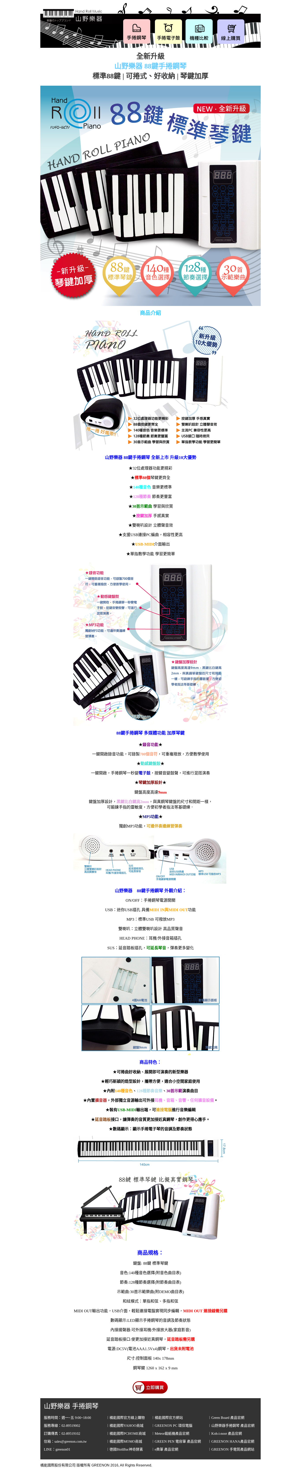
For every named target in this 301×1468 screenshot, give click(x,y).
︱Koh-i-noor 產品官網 (225, 1433)
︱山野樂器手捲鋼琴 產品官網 (231, 1425)
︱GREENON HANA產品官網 (231, 1441)
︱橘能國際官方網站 (167, 1418)
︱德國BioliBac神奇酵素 (124, 1449)
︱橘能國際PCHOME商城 (126, 1433)
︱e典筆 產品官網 (164, 1449)
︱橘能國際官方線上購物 (125, 1418)
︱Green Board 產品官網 (226, 1418)
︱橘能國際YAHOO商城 (124, 1425)
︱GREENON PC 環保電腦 (171, 1425)
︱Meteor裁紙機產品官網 (170, 1433)
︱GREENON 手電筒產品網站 (231, 1449)
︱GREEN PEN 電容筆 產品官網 (176, 1441)
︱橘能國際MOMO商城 (124, 1441)
